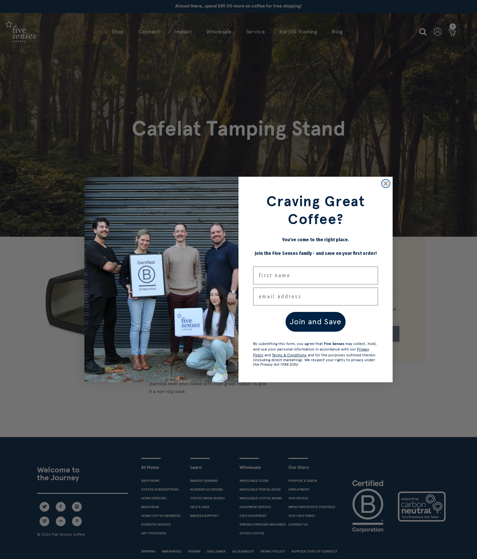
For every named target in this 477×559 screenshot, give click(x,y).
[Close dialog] (386, 183)
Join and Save (315, 321)
